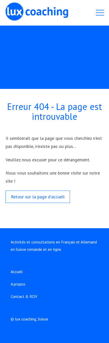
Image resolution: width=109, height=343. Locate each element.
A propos (18, 284)
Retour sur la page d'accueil (38, 197)
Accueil (17, 271)
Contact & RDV (24, 296)
